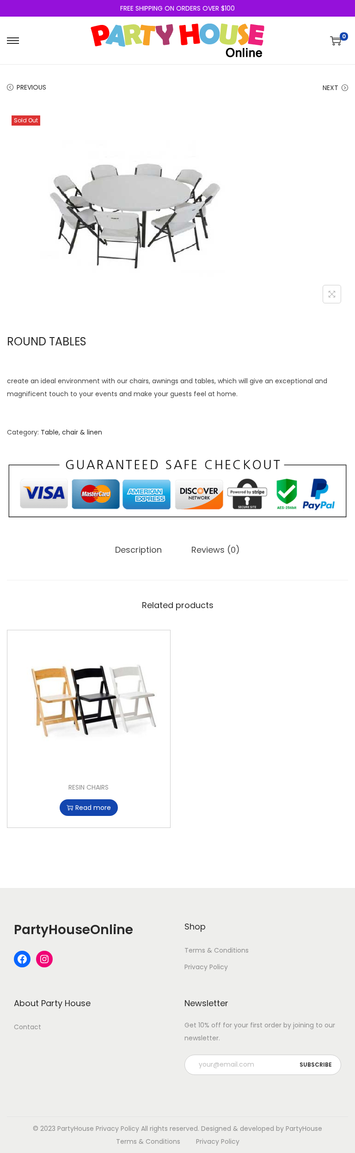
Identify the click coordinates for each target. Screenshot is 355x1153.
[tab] (138, 549)
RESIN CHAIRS (88, 787)
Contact (27, 1027)
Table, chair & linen (71, 432)
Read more (93, 807)
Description (138, 549)
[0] (335, 40)
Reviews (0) (215, 549)
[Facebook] (22, 959)
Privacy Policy (206, 967)
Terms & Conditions (216, 950)
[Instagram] (44, 959)
